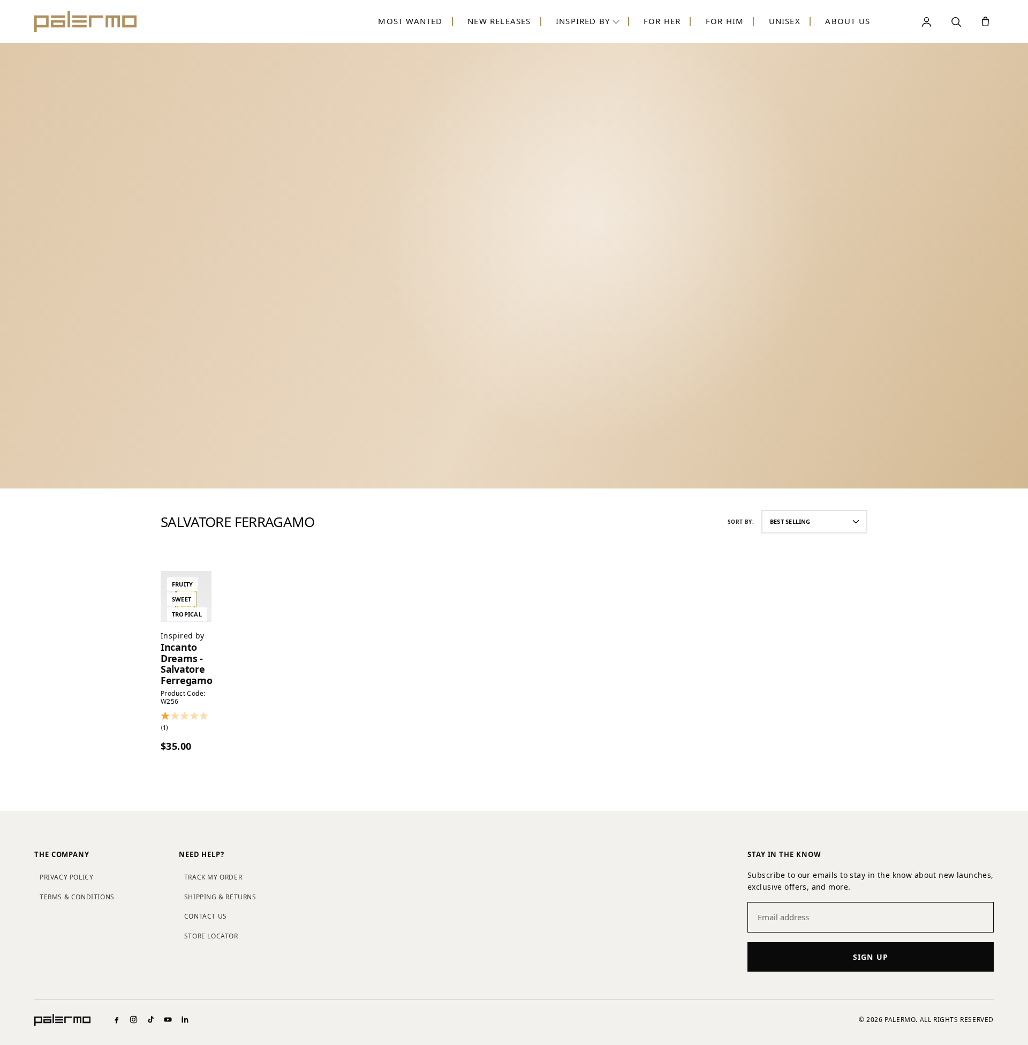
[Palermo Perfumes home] (85, 21)
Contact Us (205, 916)
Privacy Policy (66, 877)
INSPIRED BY (583, 21)
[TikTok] (150, 1019)
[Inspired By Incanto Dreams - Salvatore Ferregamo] (186, 596)
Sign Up (870, 957)
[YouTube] (167, 1019)
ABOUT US (847, 21)
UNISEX (784, 21)
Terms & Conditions (77, 896)
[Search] (956, 21)
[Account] (926, 21)
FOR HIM (725, 21)
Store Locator (211, 936)
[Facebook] (116, 1019)
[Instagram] (133, 1019)
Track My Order (213, 877)
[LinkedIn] (185, 1019)
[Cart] (985, 21)
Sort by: (741, 521)
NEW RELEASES (499, 21)
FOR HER (662, 21)
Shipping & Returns (220, 896)
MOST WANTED (410, 21)
